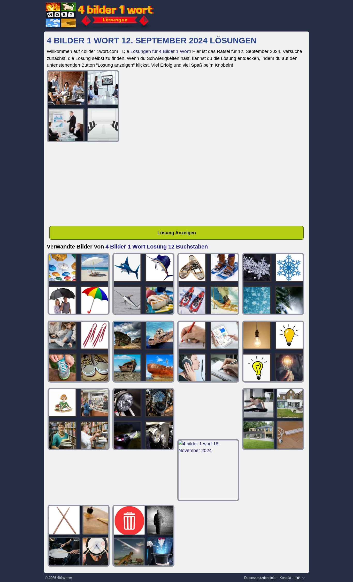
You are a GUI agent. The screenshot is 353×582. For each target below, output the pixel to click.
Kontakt (285, 578)
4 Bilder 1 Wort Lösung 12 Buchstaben (156, 246)
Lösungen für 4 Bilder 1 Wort (160, 51)
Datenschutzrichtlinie (259, 578)
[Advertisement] (176, 185)
